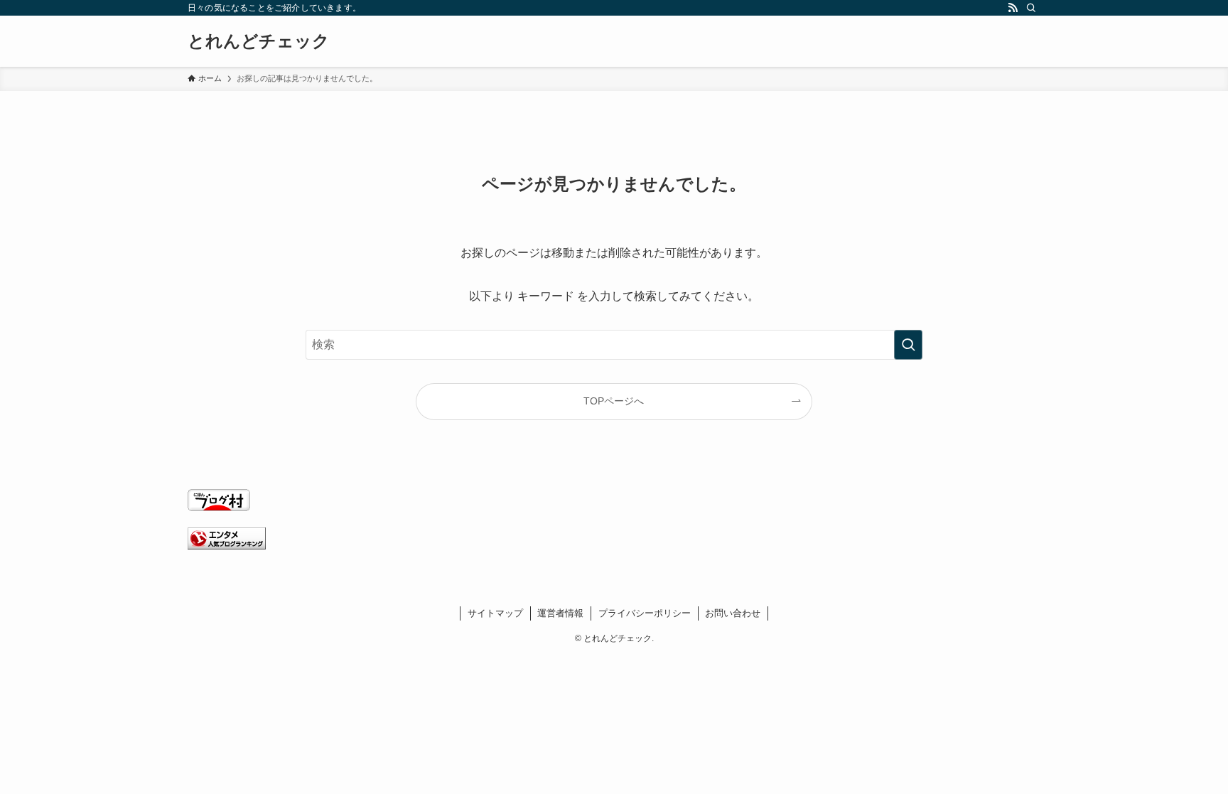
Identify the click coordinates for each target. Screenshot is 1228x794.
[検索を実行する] (908, 345)
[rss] (1012, 8)
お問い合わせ (732, 613)
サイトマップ (495, 613)
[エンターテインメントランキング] (227, 546)
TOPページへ (613, 401)
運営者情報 (560, 613)
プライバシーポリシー (644, 613)
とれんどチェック (259, 41)
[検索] (1031, 8)
